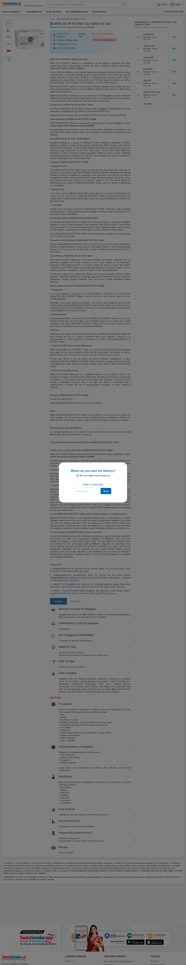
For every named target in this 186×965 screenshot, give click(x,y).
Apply (106, 491)
